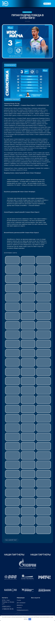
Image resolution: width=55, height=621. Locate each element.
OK (29, 619)
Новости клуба (27, 12)
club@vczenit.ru (6, 606)
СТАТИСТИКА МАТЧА (10, 65)
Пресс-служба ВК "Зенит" (11, 539)
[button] (53, 3)
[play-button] (33, 3)
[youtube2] (30, 3)
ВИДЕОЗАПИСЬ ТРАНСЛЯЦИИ (12, 99)
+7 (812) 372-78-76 (7, 609)
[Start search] (39, 4)
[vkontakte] (28, 3)
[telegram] (35, 3)
